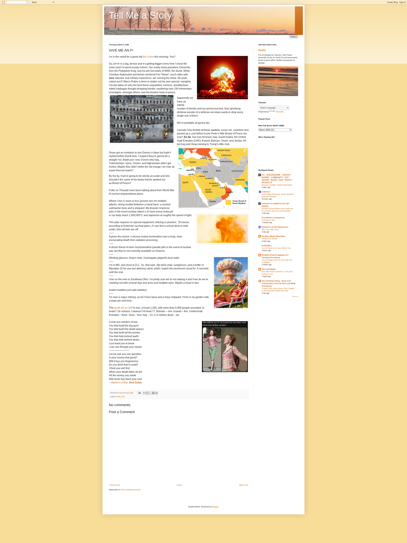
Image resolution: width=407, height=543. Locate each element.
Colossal (266, 192)
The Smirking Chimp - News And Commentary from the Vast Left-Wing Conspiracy (278, 283)
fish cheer (148, 56)
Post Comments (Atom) (131, 490)
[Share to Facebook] (153, 392)
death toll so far (122, 307)
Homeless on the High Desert (275, 227)
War (123, 397)
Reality (262, 50)
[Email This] (144, 392)
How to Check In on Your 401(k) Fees (276, 248)
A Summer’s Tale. (268, 220)
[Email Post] (139, 393)
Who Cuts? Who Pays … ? (272, 229)
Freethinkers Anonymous (273, 218)
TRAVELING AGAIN (269, 239)
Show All (295, 296)
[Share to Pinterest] (156, 392)
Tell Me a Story (140, 15)
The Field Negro (269, 269)
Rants (118, 397)
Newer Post (115, 485)
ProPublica (267, 246)
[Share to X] (150, 392)
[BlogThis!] (147, 392)
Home (179, 485)
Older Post (243, 485)
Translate (280, 112)
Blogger (215, 507)
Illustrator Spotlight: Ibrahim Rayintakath (277, 185)
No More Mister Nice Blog (273, 236)
